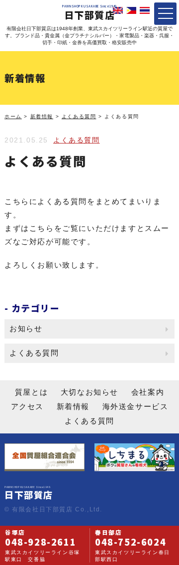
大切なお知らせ (89, 392)
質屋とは (31, 392)
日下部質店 (89, 13)
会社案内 (147, 392)
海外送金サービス (135, 406)
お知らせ (25, 328)
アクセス (27, 406)
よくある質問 (76, 140)
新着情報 (73, 406)
